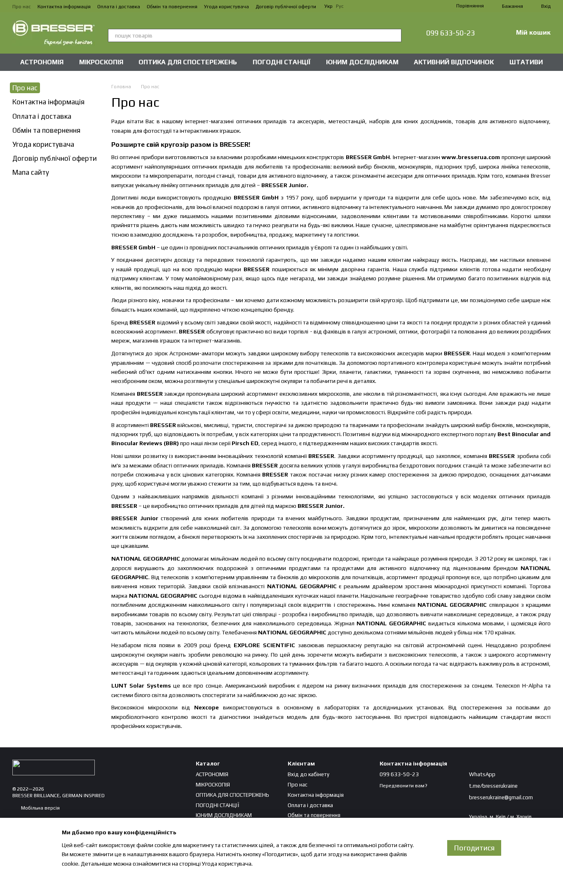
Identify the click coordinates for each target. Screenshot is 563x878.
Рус (340, 6)
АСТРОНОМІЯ (41, 62)
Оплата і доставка (118, 6)
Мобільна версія (40, 808)
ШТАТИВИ (526, 62)
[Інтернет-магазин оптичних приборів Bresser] (53, 767)
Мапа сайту (30, 172)
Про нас (21, 6)
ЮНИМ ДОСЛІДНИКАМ (362, 62)
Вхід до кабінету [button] (308, 774)
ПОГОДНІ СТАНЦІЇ (281, 62)
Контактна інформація (64, 6)
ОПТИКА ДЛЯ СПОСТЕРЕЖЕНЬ (187, 62)
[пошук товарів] (394, 35)
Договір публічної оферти (286, 6)
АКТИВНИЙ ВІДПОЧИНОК (454, 62)
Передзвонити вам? (403, 786)
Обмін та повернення (172, 6)
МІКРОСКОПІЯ (101, 62)
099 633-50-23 (450, 33)
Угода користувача (226, 6)
